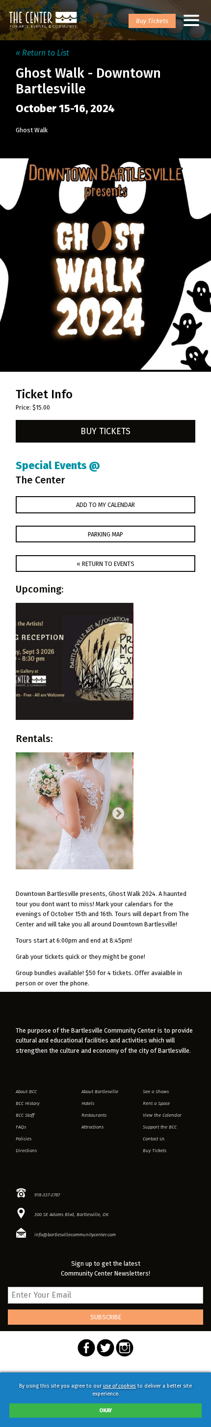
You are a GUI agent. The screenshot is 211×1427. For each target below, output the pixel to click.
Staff (25, 1115)
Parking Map (105, 534)
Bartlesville (99, 1092)
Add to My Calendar (105, 504)
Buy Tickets (152, 21)
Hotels (87, 1103)
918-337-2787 (47, 1195)
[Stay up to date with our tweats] (106, 1354)
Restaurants (93, 1115)
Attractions (92, 1127)
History (27, 1103)
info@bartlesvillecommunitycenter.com (75, 1235)
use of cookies (119, 1386)
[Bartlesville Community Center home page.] (43, 20)
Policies (23, 1139)
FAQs (21, 1127)
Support (160, 1127)
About (26, 1092)
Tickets (154, 1151)
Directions (26, 1151)
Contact (153, 1139)
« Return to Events (105, 563)
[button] (191, 20)
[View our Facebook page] (87, 1354)
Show (156, 1092)
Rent (156, 1103)
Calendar (162, 1115)
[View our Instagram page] (124, 1354)
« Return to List (42, 53)
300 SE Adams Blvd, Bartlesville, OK (71, 1215)
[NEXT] (116, 662)
